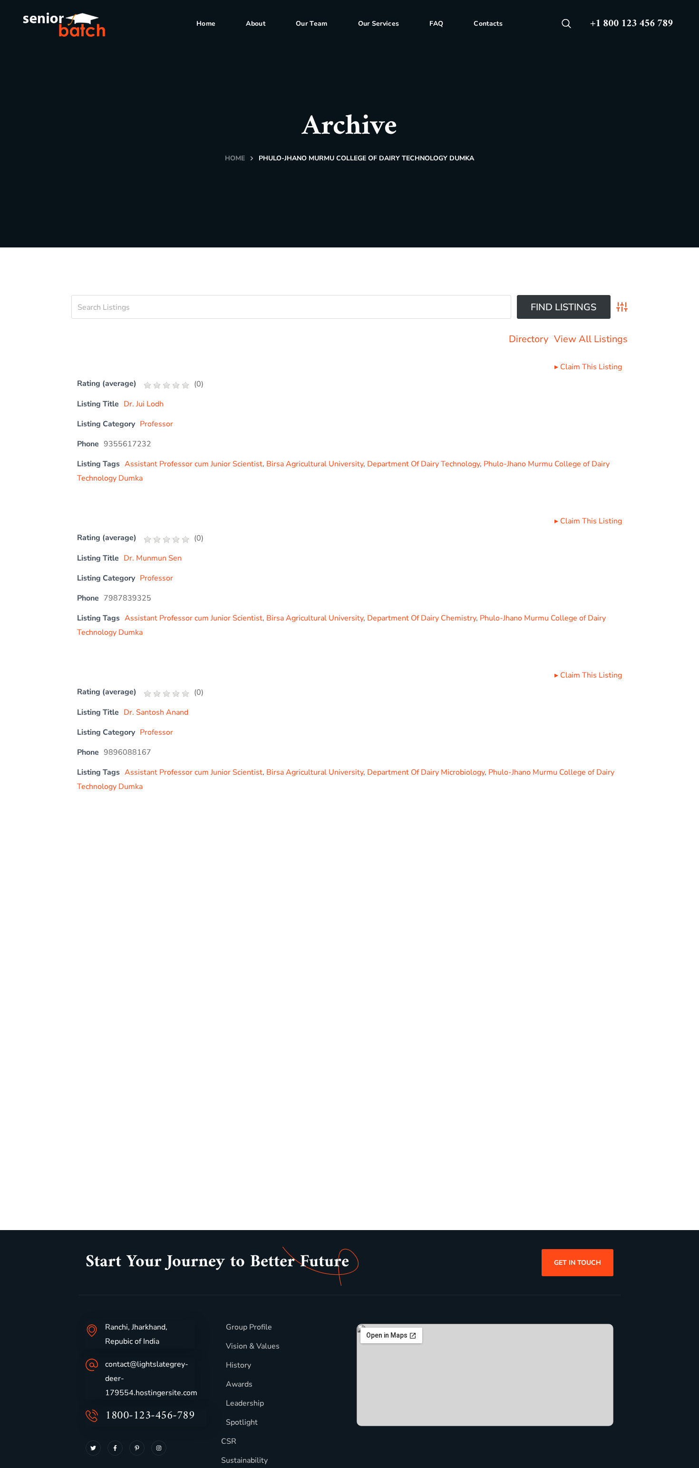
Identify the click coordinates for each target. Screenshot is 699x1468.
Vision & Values (253, 1346)
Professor (156, 424)
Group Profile (249, 1327)
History (238, 1365)
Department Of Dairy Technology (423, 464)
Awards (239, 1384)
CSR (228, 1441)
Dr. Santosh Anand (156, 712)
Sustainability (244, 1460)
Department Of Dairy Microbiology (426, 772)
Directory (528, 339)
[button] (566, 24)
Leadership (245, 1403)
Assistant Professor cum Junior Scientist (193, 464)
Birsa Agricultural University (314, 464)
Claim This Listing (588, 367)
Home (235, 158)
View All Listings (591, 339)
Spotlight (242, 1422)
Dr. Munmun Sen (153, 558)
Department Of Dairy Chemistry (421, 618)
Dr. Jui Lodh (144, 404)
